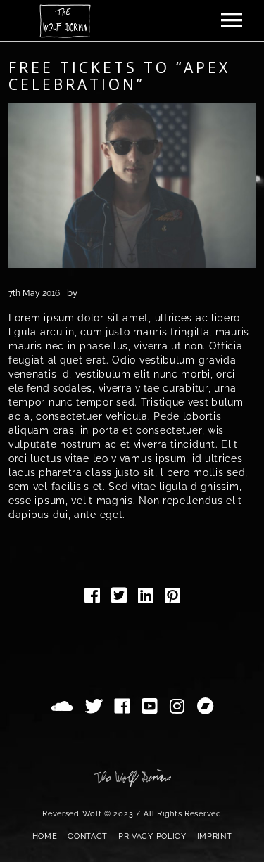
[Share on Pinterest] (172, 598)
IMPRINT (214, 836)
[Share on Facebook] (92, 598)
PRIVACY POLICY (152, 836)
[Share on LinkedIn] (145, 598)
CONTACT (88, 836)
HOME (45, 836)
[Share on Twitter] (119, 598)
